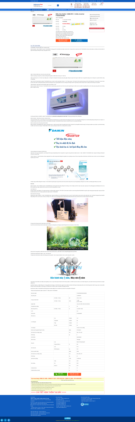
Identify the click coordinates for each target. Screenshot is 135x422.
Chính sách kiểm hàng (42, 414)
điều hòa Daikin (41, 81)
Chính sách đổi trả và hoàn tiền (44, 412)
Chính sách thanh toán (34, 411)
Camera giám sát (93, 1)
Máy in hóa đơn (71, 9)
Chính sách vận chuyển (34, 412)
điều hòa (60, 82)
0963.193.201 (94, 4)
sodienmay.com (68, 420)
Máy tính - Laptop (100, 1)
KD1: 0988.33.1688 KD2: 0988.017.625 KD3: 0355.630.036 (78, 6)
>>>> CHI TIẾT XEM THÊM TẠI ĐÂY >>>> (48, 392)
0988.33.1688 (35, 1)
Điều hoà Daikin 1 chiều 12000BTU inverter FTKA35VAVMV (40, 49)
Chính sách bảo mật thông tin (36, 415)
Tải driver (78, 1)
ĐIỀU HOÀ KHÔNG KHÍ (96, 9)
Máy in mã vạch (78, 9)
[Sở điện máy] (38, 5)
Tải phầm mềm (72, 1)
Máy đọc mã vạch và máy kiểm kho (60, 9)
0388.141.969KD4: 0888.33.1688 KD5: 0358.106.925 (86, 6)
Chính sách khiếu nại (42, 411)
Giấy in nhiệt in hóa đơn (86, 9)
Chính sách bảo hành (34, 414)
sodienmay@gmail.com (75, 420)
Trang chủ (51, 9)
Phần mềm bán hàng (84, 1)
